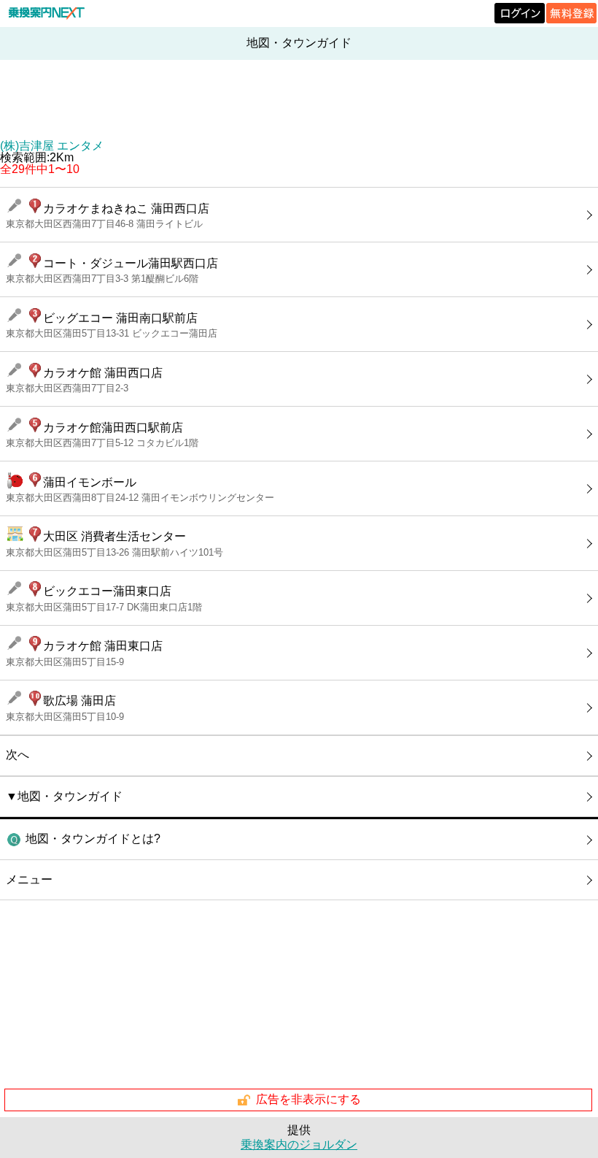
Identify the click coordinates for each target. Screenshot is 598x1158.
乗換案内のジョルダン (299, 1144)
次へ (17, 754)
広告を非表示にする (308, 1099)
